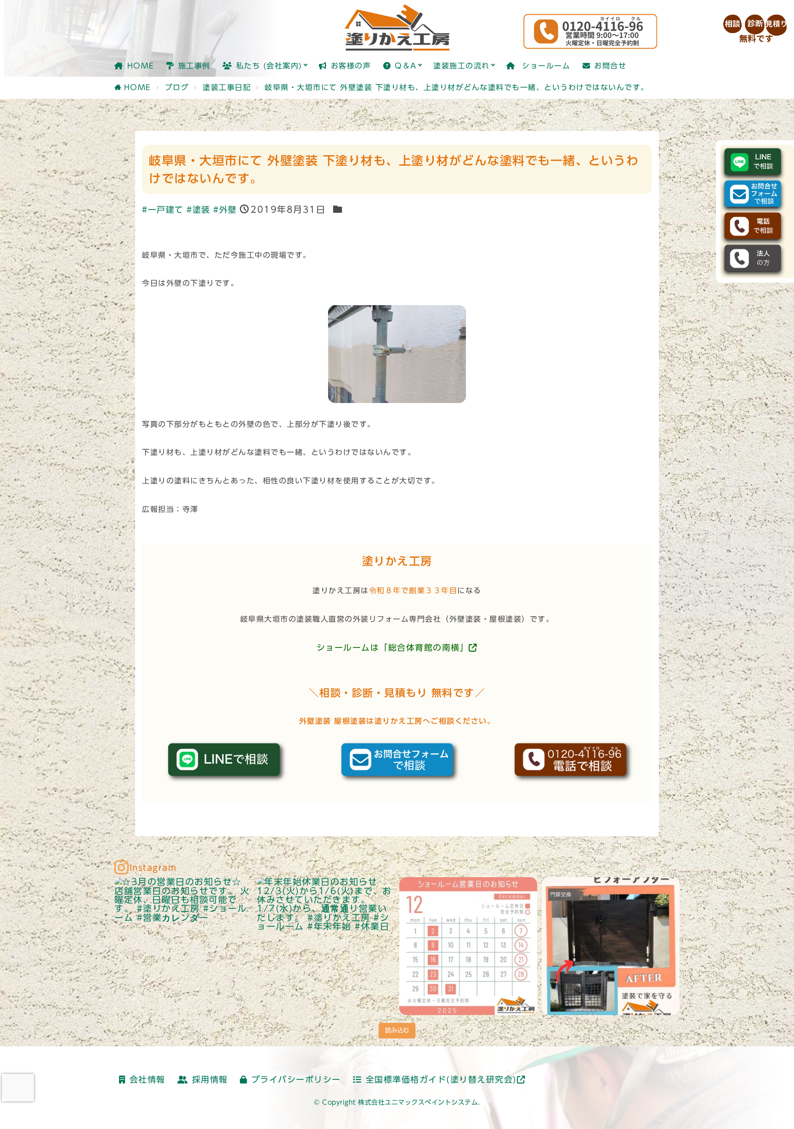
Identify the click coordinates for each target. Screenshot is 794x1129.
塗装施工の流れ (461, 65)
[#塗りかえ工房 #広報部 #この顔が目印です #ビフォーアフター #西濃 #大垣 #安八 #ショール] (611, 946)
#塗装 (198, 210)
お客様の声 (351, 65)
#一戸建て (163, 210)
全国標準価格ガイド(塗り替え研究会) (441, 1080)
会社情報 (147, 1080)
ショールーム (544, 65)
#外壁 (225, 210)
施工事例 (194, 65)
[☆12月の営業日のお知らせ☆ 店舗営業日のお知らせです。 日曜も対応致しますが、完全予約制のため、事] (468, 946)
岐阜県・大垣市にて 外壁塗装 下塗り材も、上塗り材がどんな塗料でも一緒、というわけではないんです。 (457, 87)
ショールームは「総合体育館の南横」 (393, 648)
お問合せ (610, 65)
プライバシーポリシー (296, 1080)
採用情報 (210, 1080)
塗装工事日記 (227, 87)
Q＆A (406, 65)
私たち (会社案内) (269, 65)
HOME (140, 65)
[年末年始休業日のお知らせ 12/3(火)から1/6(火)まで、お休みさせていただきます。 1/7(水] (326, 946)
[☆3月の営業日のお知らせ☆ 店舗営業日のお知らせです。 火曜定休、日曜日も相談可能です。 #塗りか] (183, 946)
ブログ (177, 87)
